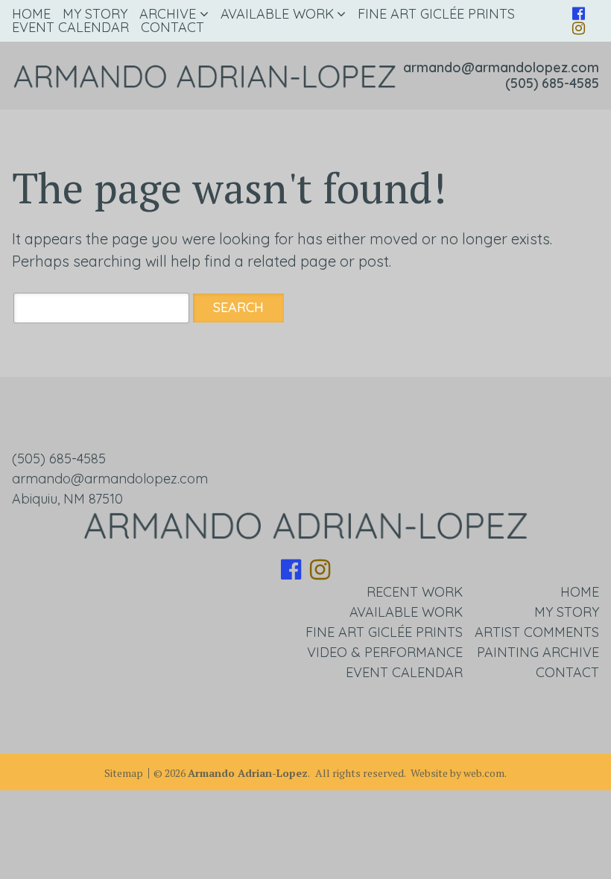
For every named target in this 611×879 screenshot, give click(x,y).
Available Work (277, 14)
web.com (483, 773)
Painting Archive (538, 652)
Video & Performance (385, 652)
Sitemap (123, 773)
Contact (172, 27)
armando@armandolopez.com (501, 67)
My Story (95, 14)
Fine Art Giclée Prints (436, 14)
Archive (167, 14)
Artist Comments (537, 632)
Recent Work (415, 591)
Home (31, 14)
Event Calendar (70, 27)
